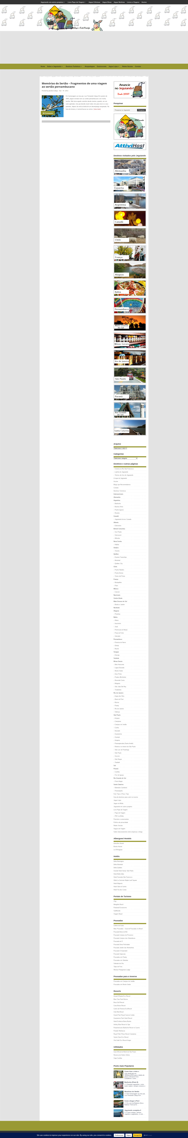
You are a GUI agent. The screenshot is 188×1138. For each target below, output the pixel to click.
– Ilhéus (116, 620)
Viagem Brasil (118, 914)
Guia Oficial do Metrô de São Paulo (125, 1052)
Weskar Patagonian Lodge (122, 970)
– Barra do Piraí (118, 699)
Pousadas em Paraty (120, 957)
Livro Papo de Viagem (76, 2)
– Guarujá (117, 737)
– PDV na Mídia (119, 816)
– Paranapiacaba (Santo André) (123, 743)
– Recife (116, 649)
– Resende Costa (119, 680)
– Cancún (117, 592)
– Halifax (116, 544)
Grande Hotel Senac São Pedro (123, 871)
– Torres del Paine (119, 576)
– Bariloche (117, 503)
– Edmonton (117, 525)
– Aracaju (116, 655)
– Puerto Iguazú (119, 510)
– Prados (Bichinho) (120, 677)
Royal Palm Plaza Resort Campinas (125, 1034)
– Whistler (117, 538)
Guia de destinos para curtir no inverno (126, 797)
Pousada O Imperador (120, 951)
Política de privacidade (121, 822)
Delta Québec (118, 867)
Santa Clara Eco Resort (121, 1037)
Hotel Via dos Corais (120, 890)
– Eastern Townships (120, 557)
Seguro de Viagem (119, 828)
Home (43, 66)
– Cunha (116, 727)
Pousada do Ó (118, 941)
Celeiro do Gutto (119, 925)
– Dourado (117, 731)
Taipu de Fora (118, 966)
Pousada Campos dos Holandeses (124, 938)
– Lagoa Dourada (119, 667)
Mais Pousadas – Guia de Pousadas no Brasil (128, 929)
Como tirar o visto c (131, 1071)
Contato (138, 66)
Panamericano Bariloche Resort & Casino (127, 1027)
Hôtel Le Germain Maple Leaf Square (125, 880)
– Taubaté (117, 762)
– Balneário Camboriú (120, 787)
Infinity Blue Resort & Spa (122, 1024)
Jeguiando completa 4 (132, 1110)
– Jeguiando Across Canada (122, 519)
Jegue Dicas (107, 2)
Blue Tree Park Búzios (121, 999)
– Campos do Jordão (120, 724)
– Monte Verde (118, 671)
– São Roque (118, 759)
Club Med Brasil (119, 1012)
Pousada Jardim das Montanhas (124, 947)
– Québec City (118, 563)
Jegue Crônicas (94, 2)
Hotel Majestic (118, 883)
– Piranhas (117, 614)
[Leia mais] (97, 109)
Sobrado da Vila (119, 963)
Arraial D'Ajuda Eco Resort (122, 996)
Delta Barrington (119, 861)
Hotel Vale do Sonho (120, 886)
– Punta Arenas (118, 573)
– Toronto (116, 551)
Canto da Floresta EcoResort (123, 1009)
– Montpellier (118, 582)
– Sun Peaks (118, 532)
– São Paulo (117, 753)
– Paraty (116, 705)
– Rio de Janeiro (119, 709)
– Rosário (117, 513)
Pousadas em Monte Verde (122, 984)
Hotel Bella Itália (119, 874)
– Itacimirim (117, 623)
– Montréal (117, 560)
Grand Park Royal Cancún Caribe (124, 1015)
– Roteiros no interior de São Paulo (125, 746)
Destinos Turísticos (74, 66)
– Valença (117, 712)
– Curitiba (117, 772)
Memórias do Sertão (131, 1091)
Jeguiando (53, 17)
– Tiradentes (117, 690)
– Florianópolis (118, 791)
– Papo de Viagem (119, 813)
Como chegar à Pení (131, 1101)
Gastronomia (101, 66)
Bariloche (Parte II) (131, 1082)
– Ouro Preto (118, 674)
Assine (144, 2)
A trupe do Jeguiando (120, 478)
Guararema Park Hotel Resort (123, 1018)
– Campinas (117, 721)
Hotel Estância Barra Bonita (122, 1021)
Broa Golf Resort (119, 1002)
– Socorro (117, 756)
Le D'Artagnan (118, 850)
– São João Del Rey (120, 686)
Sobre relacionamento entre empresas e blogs (128, 832)
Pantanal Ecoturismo (120, 907)
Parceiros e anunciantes (121, 819)
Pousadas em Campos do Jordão (124, 981)
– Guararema (118, 734)
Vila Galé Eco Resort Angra (122, 1040)
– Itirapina (117, 740)
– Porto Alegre (118, 781)
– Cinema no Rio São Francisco (124, 469)
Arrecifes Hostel (119, 843)
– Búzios (116, 702)
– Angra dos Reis (119, 696)
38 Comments (48, 113)
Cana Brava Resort (120, 1005)
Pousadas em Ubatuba (121, 960)
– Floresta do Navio (120, 642)
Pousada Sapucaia (119, 954)
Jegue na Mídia (118, 803)
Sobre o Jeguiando (55, 66)
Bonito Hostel (118, 846)
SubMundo (117, 911)
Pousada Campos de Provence (123, 935)
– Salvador (117, 636)
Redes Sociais (127, 66)
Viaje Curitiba (118, 1058)
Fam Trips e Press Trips (121, 794)
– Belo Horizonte (119, 664)
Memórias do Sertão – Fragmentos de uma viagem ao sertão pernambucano (74, 85)
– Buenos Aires (118, 506)
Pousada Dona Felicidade (122, 944)
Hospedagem (90, 66)
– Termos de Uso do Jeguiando (123, 475)
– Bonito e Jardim (119, 604)
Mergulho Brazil (118, 904)
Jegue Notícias (119, 2)
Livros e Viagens (133, 2)
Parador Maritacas (119, 1031)
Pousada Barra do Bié (120, 932)
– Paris (116, 585)
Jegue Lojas (114, 66)
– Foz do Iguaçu (119, 775)
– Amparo (117, 718)
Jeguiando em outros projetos (53, 2)
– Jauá (116, 626)
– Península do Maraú (120, 630)
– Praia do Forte (119, 633)
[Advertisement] (94, 47)
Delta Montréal (118, 864)
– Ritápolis (117, 683)
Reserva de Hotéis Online (122, 1055)
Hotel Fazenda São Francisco (123, 877)
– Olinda (116, 645)
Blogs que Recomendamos (122, 484)
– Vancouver (117, 535)
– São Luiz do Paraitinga (121, 750)
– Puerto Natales (119, 570)
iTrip (115, 901)
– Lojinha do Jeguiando (121, 472)
